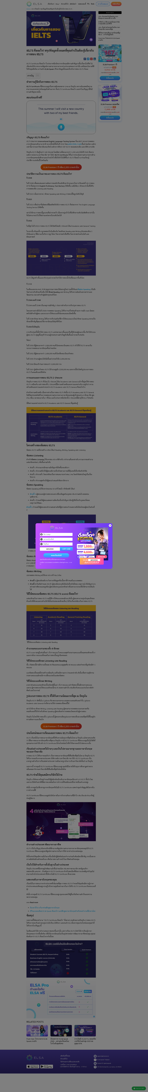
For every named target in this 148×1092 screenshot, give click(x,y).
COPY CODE (66, 549)
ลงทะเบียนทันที (56, 555)
